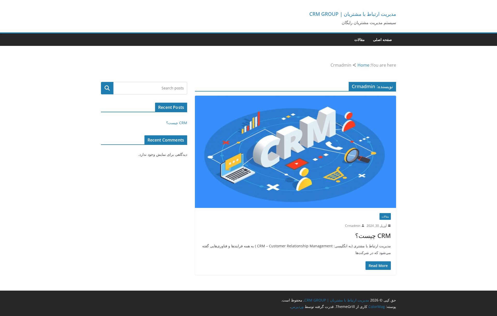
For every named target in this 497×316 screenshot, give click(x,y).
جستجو (107, 88)
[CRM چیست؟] (295, 152)
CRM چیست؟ (373, 235)
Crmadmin (352, 225)
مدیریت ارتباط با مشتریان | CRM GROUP (352, 14)
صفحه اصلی (382, 39)
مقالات (359, 39)
